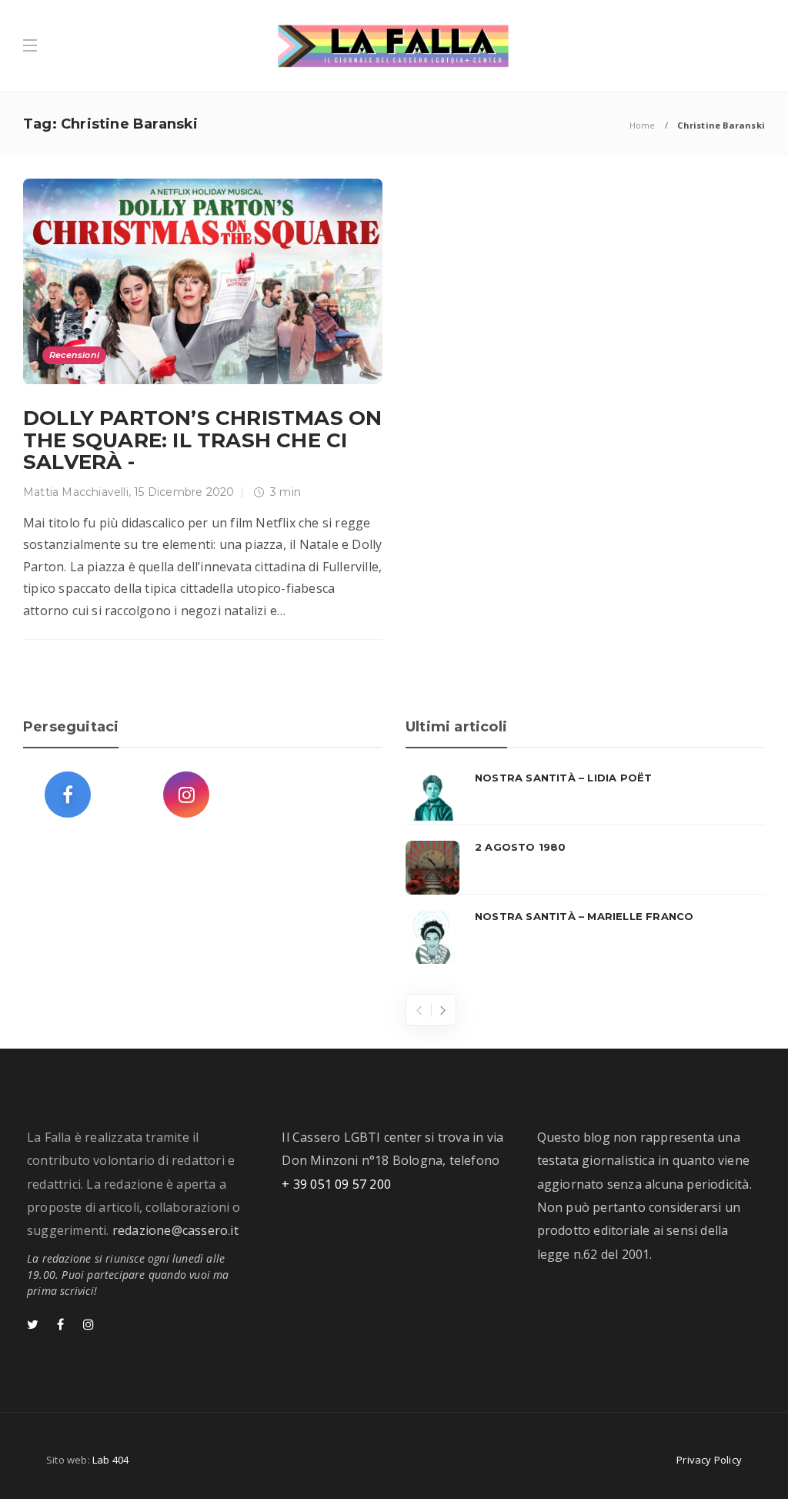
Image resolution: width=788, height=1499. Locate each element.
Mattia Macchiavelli (76, 492)
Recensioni (74, 355)
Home (642, 125)
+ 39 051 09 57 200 (336, 1184)
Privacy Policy (709, 1460)
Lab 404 (110, 1460)
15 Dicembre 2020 (184, 492)
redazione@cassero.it (175, 1230)
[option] (585, 867)
